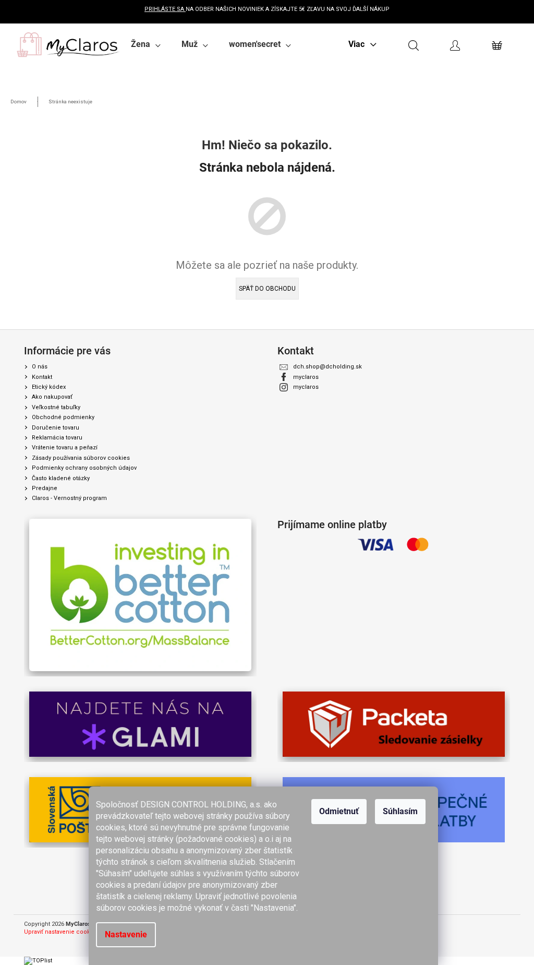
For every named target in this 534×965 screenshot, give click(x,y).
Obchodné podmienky (63, 417)
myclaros (306, 377)
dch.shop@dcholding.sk (327, 366)
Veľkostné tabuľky (56, 407)
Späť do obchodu (267, 288)
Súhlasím (400, 811)
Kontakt (42, 377)
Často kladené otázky (61, 478)
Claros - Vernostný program (69, 498)
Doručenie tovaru (55, 427)
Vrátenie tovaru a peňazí (65, 447)
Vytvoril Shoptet (489, 924)
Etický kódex (49, 387)
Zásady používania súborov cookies (81, 458)
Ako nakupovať (52, 397)
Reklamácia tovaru (57, 437)
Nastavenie (126, 934)
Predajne (44, 488)
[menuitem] (145, 44)
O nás (39, 366)
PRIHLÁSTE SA (165, 9)
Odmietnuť (339, 811)
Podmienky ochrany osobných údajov (84, 467)
